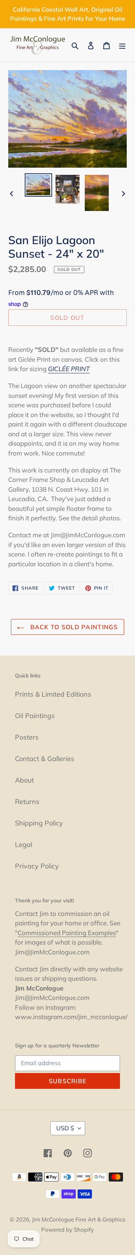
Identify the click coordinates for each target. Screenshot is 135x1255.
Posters (27, 737)
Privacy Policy (37, 866)
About (24, 780)
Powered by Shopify (67, 1229)
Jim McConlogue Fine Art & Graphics (78, 1219)
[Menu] (122, 45)
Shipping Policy (39, 823)
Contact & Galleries (44, 758)
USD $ (65, 1128)
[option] (38, 184)
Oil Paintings (35, 715)
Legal (23, 844)
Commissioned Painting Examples (67, 933)
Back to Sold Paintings (73, 627)
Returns (27, 801)
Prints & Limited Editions (53, 694)
